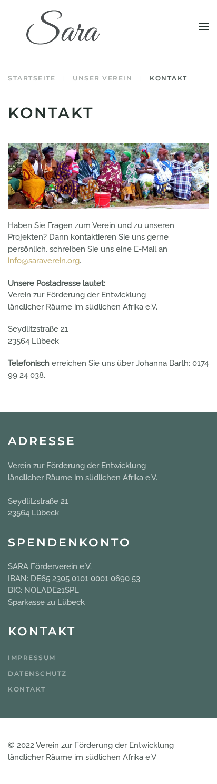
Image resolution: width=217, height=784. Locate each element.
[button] (204, 26)
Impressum (32, 658)
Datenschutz (37, 673)
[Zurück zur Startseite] (63, 26)
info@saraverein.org (44, 260)
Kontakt (27, 689)
